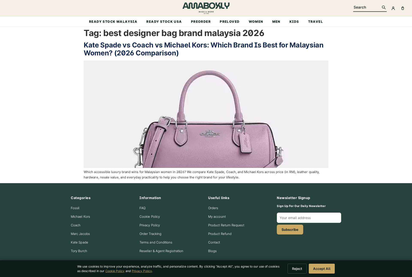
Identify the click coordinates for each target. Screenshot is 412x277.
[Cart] (403, 8)
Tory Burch (79, 251)
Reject (297, 268)
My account (217, 217)
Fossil (75, 208)
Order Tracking (150, 234)
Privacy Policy (149, 225)
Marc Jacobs (80, 234)
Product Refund (220, 234)
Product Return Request (226, 225)
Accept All (321, 268)
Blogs (212, 251)
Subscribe (290, 229)
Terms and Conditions (156, 242)
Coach (75, 225)
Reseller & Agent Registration (161, 251)
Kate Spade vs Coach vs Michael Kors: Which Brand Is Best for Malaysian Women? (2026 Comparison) (204, 49)
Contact (214, 242)
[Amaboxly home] (206, 8)
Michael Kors (80, 217)
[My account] (393, 8)
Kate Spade (79, 242)
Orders (213, 208)
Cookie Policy (149, 217)
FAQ (142, 208)
